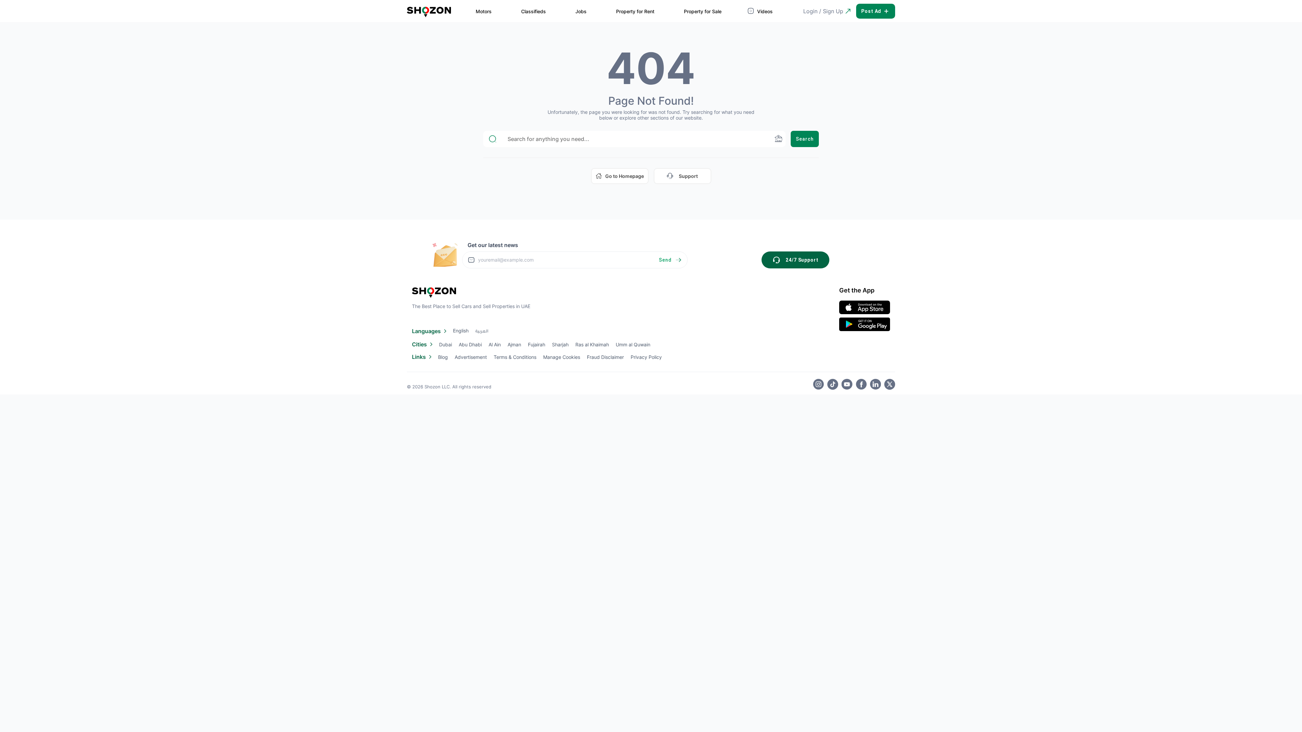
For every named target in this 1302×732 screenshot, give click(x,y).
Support (688, 176)
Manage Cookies (561, 357)
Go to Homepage (624, 176)
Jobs (581, 11)
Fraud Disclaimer (605, 357)
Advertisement (471, 357)
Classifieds (533, 11)
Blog (443, 357)
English (461, 330)
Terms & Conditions (515, 357)
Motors (484, 11)
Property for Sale (703, 11)
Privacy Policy (646, 357)
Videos (764, 11)
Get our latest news (493, 245)
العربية (481, 331)
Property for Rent (635, 11)
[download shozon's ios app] (864, 307)
